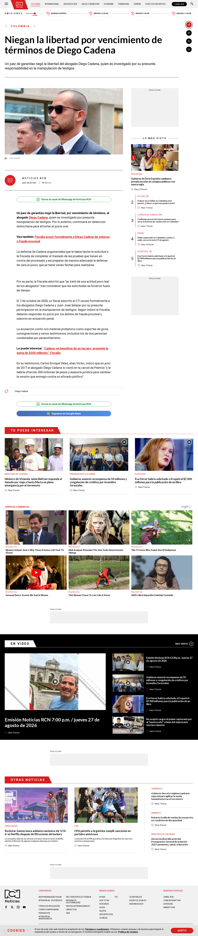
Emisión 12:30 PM (101, 13)
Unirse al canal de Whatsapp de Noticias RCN (66, 199)
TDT (116, 897)
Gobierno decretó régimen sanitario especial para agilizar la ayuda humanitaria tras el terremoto (170, 796)
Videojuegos (11, 826)
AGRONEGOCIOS (136, 904)
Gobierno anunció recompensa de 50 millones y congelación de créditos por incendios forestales (98, 482)
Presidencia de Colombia (82, 474)
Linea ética (71, 909)
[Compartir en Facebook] (189, 33)
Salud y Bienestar (90, 4)
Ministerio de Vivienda (16, 474)
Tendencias (123, 4)
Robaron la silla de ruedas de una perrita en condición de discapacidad (172, 819)
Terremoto (157, 788)
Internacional (52, 4)
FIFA (76, 826)
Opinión (137, 4)
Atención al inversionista (45, 917)
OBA (68, 913)
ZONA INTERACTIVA (172, 900)
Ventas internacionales (78, 906)
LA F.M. (102, 907)
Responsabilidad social (50, 897)
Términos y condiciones (97, 929)
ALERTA (102, 911)
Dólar (141, 233)
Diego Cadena (38, 217)
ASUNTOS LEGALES (137, 900)
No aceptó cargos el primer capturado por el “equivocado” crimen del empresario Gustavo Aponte (169, 722)
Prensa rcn (44, 913)
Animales (156, 813)
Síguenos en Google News (66, 413)
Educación (136, 174)
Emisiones (14, 13)
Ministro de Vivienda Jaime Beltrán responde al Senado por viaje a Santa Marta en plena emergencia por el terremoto (33, 482)
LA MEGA (103, 918)
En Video (20, 644)
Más (181, 644)
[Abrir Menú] (6, 4)
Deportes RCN (70, 4)
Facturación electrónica (78, 897)
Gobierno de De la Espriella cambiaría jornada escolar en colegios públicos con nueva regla (153, 181)
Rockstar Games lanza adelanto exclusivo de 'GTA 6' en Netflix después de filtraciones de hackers (35, 832)
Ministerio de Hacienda (163, 834)
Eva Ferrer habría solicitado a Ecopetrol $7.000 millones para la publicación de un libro (157, 258)
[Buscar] (192, 4)
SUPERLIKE (168, 904)
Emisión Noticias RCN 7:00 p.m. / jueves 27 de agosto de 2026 (52, 722)
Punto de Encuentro (155, 4)
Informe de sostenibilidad (73, 901)
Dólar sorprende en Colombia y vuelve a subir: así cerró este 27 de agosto (156, 238)
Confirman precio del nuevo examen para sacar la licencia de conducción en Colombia (158, 220)
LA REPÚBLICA (135, 897)
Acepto (182, 930)
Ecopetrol (143, 251)
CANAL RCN (179, 4)
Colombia (35, 4)
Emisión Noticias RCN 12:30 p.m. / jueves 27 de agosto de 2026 (169, 659)
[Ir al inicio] (19, 4)
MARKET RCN (169, 907)
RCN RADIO (104, 904)
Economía (108, 4)
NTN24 (102, 897)
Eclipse (141, 196)
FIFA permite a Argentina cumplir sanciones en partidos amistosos (102, 832)
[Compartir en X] (189, 41)
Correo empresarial (49, 909)
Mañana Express (58, 13)
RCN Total (104, 900)
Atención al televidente (50, 900)
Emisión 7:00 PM (142, 13)
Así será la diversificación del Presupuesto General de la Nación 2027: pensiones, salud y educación (169, 841)
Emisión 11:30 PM (184, 13)
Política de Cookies (128, 932)
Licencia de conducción (150, 215)
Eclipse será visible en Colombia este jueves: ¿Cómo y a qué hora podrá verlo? (156, 202)
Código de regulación (49, 906)
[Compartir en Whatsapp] (189, 49)
